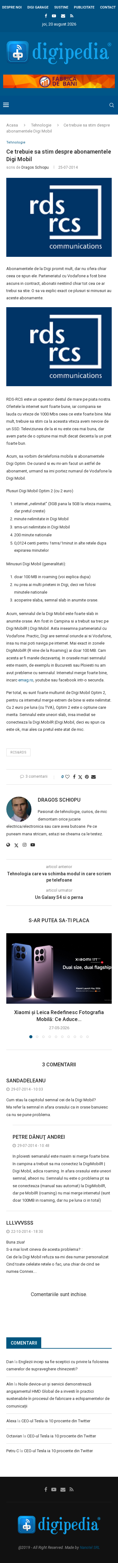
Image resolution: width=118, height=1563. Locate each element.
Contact (108, 7)
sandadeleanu (26, 1081)
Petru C (12, 1450)
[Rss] (71, 16)
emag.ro (25, 680)
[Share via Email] (93, 776)
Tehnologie (41, 125)
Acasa (12, 125)
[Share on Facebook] (74, 776)
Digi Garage (37, 7)
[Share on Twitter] (80, 777)
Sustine (61, 7)
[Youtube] (54, 16)
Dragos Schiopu (35, 167)
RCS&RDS (18, 752)
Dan (10, 1361)
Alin (9, 1384)
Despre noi (12, 7)
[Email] (63, 16)
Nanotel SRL (90, 1547)
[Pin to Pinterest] (87, 776)
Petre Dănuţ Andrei (39, 1137)
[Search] (112, 105)
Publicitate (84, 7)
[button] (11, 985)
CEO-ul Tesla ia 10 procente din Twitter (55, 1421)
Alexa (11, 1421)
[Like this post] (67, 776)
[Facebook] (46, 16)
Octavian (14, 1436)
